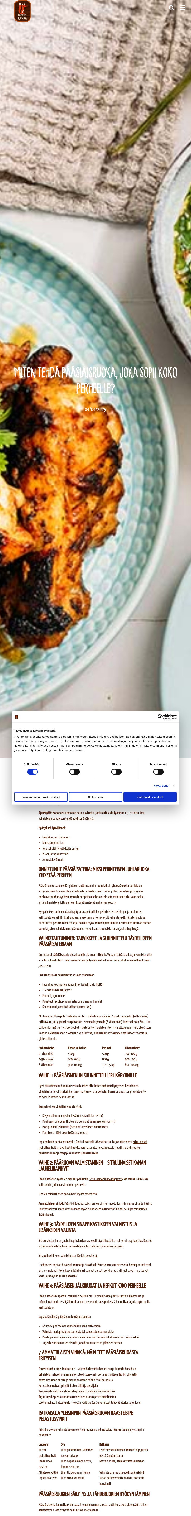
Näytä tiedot (161, 785)
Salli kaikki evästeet (150, 796)
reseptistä (91, 1255)
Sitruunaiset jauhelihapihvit (105, 1179)
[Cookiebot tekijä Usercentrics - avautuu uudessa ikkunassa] (160, 717)
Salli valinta (95, 796)
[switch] (74, 772)
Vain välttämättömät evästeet (41, 796)
